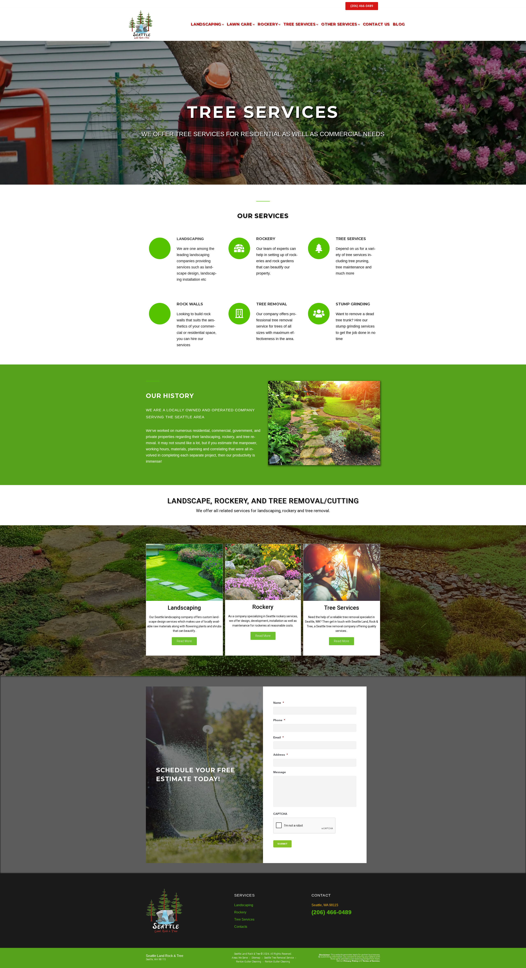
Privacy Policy (351, 961)
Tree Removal (271, 304)
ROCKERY (265, 239)
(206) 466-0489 (331, 912)
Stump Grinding (353, 304)
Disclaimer (324, 955)
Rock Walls (190, 304)
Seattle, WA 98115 (324, 905)
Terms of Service (371, 961)
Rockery (262, 607)
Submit (282, 844)
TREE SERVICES (351, 239)
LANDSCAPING (190, 239)
